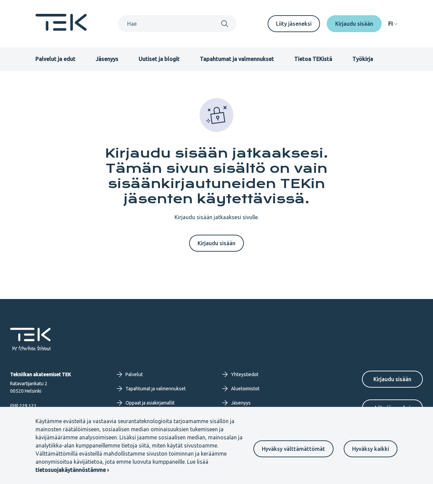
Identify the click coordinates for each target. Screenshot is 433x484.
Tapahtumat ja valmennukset (237, 59)
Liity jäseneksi (294, 24)
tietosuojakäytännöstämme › (72, 470)
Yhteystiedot (244, 374)
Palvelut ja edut (55, 59)
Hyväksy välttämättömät (293, 449)
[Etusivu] (61, 29)
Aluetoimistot (245, 388)
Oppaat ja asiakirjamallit (150, 403)
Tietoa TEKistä (313, 59)
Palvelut (134, 374)
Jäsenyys (107, 59)
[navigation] (392, 24)
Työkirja (362, 59)
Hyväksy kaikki (370, 449)
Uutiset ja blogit (159, 59)
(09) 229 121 (23, 406)
